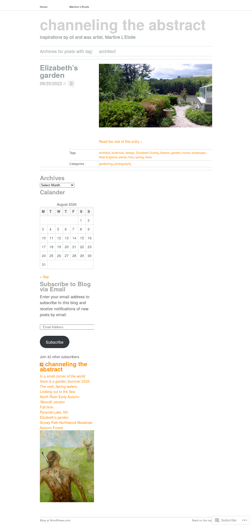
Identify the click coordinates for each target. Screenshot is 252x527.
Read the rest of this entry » (120, 141)
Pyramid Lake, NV (54, 412)
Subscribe (54, 342)
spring (139, 157)
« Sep (44, 276)
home (186, 152)
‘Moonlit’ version (52, 401)
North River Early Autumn (59, 396)
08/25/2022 (51, 83)
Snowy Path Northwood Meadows (66, 422)
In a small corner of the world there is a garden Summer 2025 (65, 379)
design (130, 152)
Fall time (46, 407)
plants (123, 157)
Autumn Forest (51, 427)
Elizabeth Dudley (147, 152)
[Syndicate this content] (41, 364)
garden (176, 152)
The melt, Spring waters (58, 386)
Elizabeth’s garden (59, 71)
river (131, 157)
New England (108, 157)
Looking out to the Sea (57, 391)
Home (43, 7)
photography (122, 164)
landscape (198, 152)
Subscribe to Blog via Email (65, 286)
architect (104, 152)
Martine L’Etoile (79, 7)
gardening (106, 164)
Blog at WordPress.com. (55, 520)
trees (148, 157)
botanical (118, 152)
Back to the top (202, 520)
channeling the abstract (123, 24)
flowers (165, 152)
